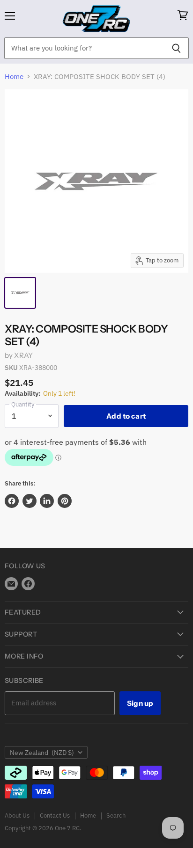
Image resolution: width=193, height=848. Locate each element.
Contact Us (55, 815)
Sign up (140, 703)
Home (14, 76)
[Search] (176, 48)
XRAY (23, 355)
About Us (17, 815)
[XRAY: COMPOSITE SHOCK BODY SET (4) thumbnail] (20, 293)
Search (116, 815)
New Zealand (42, 752)
